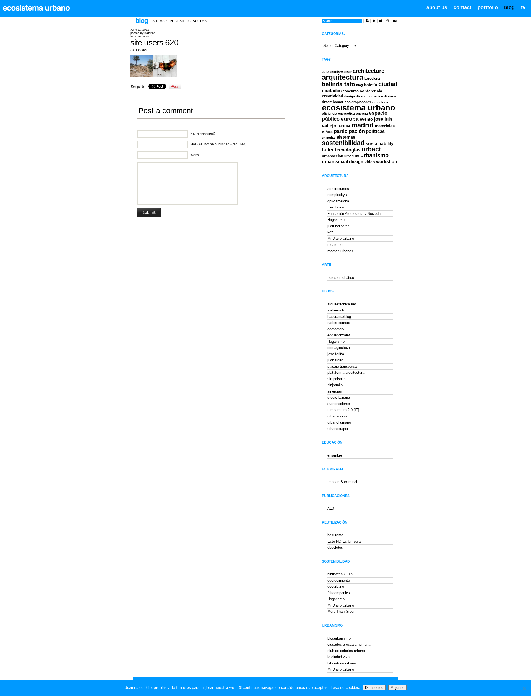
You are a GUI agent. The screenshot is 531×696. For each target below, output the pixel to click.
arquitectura (342, 77)
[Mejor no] (524, 688)
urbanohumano (339, 422)
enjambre (334, 455)
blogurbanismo (339, 638)
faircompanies (338, 593)
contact (462, 7)
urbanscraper (337, 429)
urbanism (351, 156)
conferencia (371, 91)
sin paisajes (337, 379)
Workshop (386, 161)
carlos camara (338, 323)
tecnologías (347, 150)
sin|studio (335, 385)
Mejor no (397, 687)
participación (349, 131)
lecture (343, 126)
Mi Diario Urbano (340, 238)
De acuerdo (374, 687)
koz (330, 232)
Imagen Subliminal (342, 482)
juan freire (335, 360)
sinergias (334, 391)
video (370, 161)
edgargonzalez (339, 335)
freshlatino (335, 207)
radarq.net (335, 245)
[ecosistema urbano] (36, 7)
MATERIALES (385, 126)
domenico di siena (382, 96)
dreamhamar (332, 102)
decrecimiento (338, 580)
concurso (351, 91)
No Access (197, 21)
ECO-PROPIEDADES (358, 102)
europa (350, 119)
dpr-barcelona (338, 201)
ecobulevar (380, 102)
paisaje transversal (342, 366)
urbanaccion (332, 156)
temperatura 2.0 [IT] (343, 410)
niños (327, 131)
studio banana (338, 397)
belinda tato (338, 84)
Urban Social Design (342, 161)
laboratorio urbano (341, 663)
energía (362, 113)
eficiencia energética (338, 113)
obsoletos (335, 547)
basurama (335, 535)
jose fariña (335, 354)
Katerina (149, 33)
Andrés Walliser (341, 71)
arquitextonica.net (341, 304)
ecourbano (335, 586)
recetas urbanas (340, 251)
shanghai (328, 137)
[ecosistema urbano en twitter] (374, 22)
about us (436, 7)
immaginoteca (338, 348)
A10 (330, 508)
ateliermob (335, 310)
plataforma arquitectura (345, 372)
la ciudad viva (338, 657)
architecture (368, 71)
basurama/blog (339, 317)
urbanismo (374, 155)
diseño (361, 96)
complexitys (337, 195)
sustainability (380, 143)
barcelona (372, 79)
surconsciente (338, 404)
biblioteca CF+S (340, 574)
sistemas (346, 137)
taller (328, 150)
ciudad (387, 84)
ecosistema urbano (358, 107)
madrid (363, 125)
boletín (370, 85)
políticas (375, 131)
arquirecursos (338, 189)
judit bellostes (338, 226)
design (349, 96)
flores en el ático (340, 277)
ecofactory (335, 329)
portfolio (488, 7)
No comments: (141, 36)
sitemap (159, 21)
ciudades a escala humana (348, 644)
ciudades (332, 90)
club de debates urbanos (347, 651)
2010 (325, 71)
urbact (371, 149)
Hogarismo (336, 220)
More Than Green (341, 611)
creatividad (332, 96)
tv (523, 7)
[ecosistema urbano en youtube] (381, 22)
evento (366, 119)
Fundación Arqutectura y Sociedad (354, 214)
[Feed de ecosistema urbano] (367, 22)
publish (177, 21)
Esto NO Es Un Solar (344, 541)
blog (509, 7)
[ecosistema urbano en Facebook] (388, 22)
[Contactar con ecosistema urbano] (395, 22)
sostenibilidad (343, 143)
